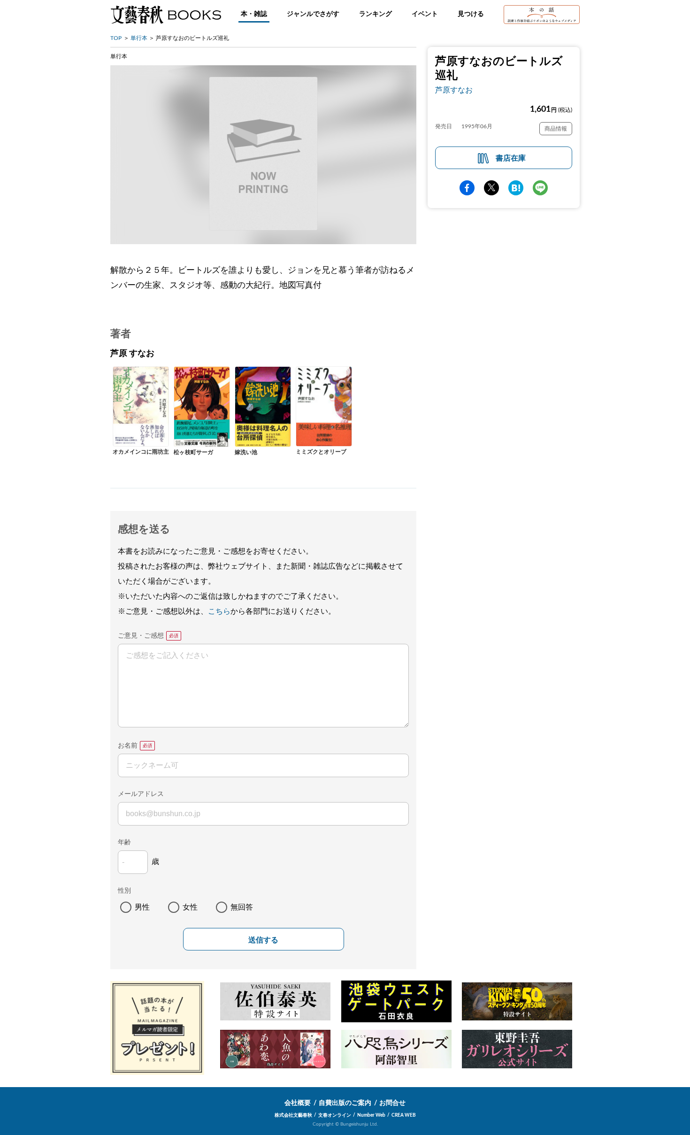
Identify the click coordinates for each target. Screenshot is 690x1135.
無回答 (241, 907)
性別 (124, 891)
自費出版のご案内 (345, 1103)
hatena (515, 187)
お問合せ (392, 1103)
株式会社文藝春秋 (293, 1115)
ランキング (375, 14)
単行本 (138, 38)
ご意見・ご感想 (141, 636)
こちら (219, 611)
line (540, 187)
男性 (142, 907)
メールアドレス (141, 794)
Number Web (371, 1115)
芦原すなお (454, 90)
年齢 (124, 842)
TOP (116, 38)
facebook (467, 187)
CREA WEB (403, 1115)
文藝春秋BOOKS (165, 14)
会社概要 (297, 1103)
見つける (471, 14)
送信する (263, 940)
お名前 (128, 745)
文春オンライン (334, 1115)
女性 (190, 907)
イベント (425, 14)
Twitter (491, 187)
